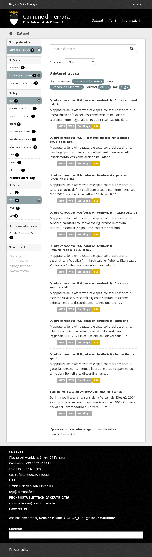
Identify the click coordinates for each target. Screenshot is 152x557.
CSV (96, 126)
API (110, 429)
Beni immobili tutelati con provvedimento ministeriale (86, 391)
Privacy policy (19, 549)
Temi (112, 20)
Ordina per (56, 62)
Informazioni (131, 20)
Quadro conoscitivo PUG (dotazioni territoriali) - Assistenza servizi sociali (89, 285)
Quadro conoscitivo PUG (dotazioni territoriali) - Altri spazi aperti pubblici (93, 102)
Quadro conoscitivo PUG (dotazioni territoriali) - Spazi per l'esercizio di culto (88, 177)
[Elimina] (101, 81)
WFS (71, 126)
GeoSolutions (105, 517)
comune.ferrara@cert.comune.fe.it (33, 503)
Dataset (97, 20)
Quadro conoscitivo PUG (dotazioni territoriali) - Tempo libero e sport (92, 356)
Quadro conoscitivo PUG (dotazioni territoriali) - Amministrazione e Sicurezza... (82, 248)
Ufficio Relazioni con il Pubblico (31, 485)
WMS (62, 126)
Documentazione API (62, 434)
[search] (132, 48)
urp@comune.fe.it (21, 491)
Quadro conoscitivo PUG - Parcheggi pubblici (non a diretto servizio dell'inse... (89, 139)
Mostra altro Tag (22, 177)
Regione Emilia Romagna (23, 4)
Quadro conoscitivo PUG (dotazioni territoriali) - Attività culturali (93, 212)
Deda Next (47, 517)
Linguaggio (15, 528)
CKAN (15, 513)
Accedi (137, 4)
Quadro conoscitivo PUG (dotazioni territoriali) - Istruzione (89, 320)
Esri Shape (83, 126)
